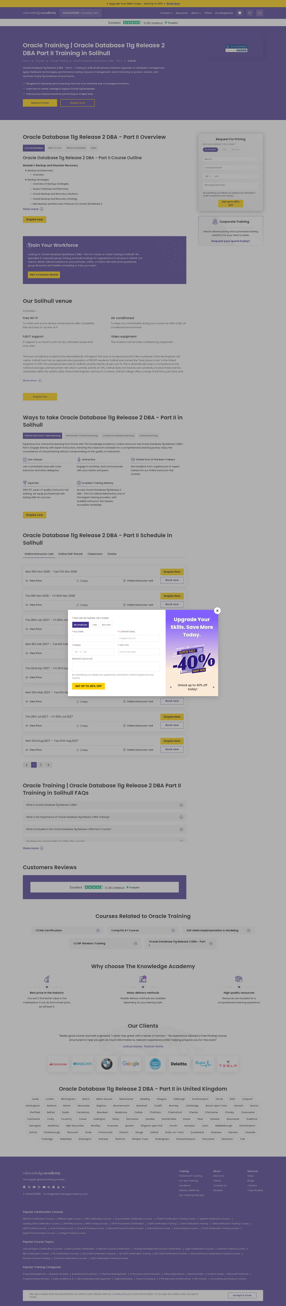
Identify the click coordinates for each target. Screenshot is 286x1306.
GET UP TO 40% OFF (88, 686)
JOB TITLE (123, 645)
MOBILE (76, 645)
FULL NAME (77, 631)
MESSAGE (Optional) (82, 658)
